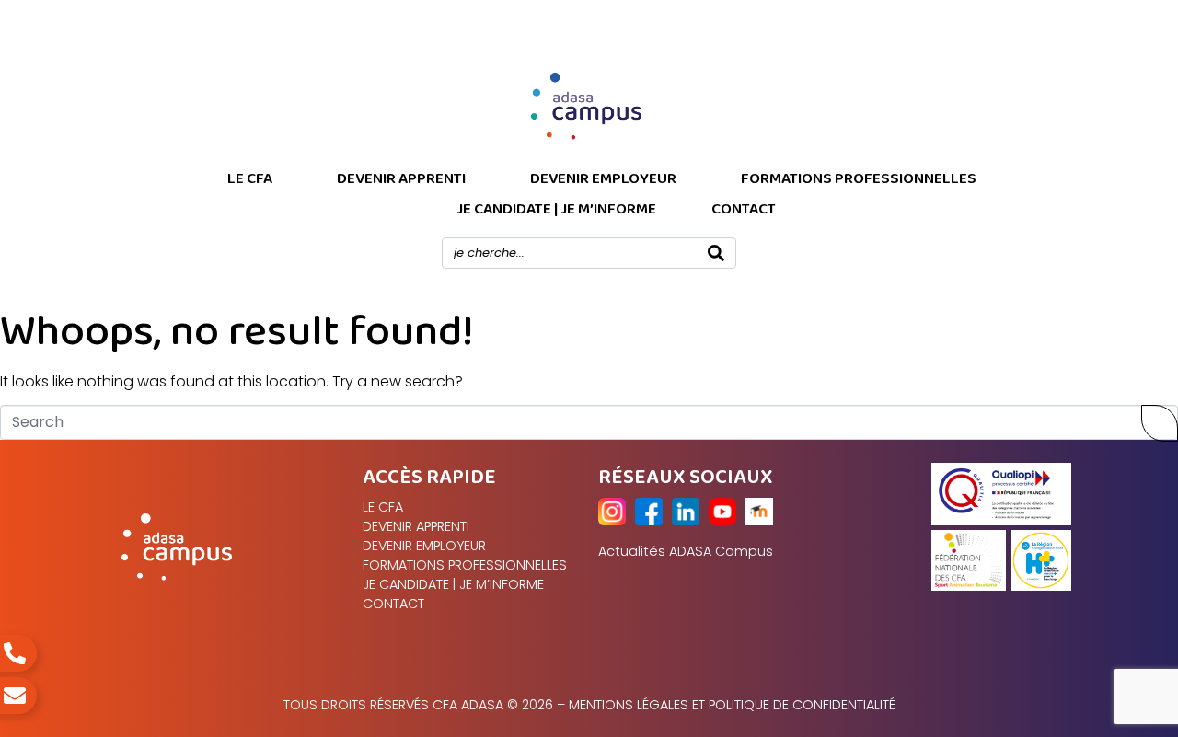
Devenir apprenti (401, 179)
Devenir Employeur (603, 179)
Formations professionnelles (858, 179)
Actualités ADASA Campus (685, 551)
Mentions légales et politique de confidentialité (732, 705)
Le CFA (249, 179)
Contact (743, 209)
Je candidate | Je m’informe (556, 209)
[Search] (716, 253)
